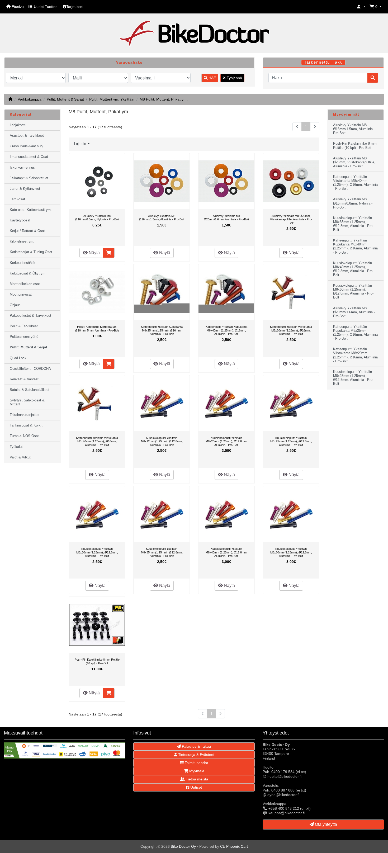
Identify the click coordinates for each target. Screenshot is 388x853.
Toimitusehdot (196, 763)
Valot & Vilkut (20, 457)
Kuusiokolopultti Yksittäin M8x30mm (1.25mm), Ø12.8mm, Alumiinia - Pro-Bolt (97, 552)
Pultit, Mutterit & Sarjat (65, 99)
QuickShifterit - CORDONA (30, 369)
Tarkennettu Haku (323, 62)
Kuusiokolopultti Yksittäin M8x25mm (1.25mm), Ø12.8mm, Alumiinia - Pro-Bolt (291, 441)
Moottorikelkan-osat (25, 284)
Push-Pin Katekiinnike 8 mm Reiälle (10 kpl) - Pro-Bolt (97, 661)
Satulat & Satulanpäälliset (29, 390)
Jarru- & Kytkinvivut (25, 189)
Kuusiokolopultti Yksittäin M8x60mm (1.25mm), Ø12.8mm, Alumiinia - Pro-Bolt (291, 552)
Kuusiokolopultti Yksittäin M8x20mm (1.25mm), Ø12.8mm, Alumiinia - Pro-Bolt (226, 441)
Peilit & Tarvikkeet (24, 326)
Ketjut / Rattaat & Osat (27, 231)
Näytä (94, 252)
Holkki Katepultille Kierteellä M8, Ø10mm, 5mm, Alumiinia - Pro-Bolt (97, 328)
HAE (211, 78)
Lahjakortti (18, 125)
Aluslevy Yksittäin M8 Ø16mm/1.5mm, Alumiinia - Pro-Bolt (161, 217)
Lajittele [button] (80, 144)
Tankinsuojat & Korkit (26, 425)
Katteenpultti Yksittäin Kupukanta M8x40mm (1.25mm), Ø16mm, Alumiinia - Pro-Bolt (226, 330)
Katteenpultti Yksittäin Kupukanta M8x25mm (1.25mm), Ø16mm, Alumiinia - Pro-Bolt (162, 330)
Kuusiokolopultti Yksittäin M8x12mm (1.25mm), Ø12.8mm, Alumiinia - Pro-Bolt (162, 441)
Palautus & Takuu (196, 746)
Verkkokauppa (29, 99)
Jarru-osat (17, 199)
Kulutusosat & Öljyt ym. (28, 273)
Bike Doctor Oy (183, 846)
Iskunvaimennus (22, 167)
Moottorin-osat (21, 294)
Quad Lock (18, 358)
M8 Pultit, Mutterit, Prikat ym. (164, 99)
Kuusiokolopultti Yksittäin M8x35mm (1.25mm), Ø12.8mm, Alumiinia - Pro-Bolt (162, 552)
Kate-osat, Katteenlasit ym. (31, 210)
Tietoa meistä (196, 779)
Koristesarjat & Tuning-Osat (31, 252)
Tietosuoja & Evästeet (195, 754)
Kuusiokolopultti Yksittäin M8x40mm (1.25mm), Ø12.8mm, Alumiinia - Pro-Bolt (226, 552)
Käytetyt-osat (20, 220)
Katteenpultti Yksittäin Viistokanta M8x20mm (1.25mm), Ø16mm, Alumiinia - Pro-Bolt (291, 330)
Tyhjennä (234, 78)
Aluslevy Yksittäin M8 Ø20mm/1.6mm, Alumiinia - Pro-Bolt (226, 217)
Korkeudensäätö (22, 263)
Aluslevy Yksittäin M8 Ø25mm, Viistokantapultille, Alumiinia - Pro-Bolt (291, 219)
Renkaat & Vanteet (24, 379)
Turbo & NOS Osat (24, 436)
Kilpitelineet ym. (22, 241)
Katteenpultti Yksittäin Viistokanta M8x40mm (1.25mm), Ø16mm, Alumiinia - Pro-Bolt (97, 441)
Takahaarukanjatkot (25, 415)
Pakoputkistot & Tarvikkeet (30, 315)
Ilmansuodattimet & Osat (29, 157)
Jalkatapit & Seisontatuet (29, 178)
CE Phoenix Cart (234, 846)
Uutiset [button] (195, 787)
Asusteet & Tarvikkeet (27, 136)
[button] (361, 6)
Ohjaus (15, 305)
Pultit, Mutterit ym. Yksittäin (111, 99)
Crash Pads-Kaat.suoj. (27, 146)
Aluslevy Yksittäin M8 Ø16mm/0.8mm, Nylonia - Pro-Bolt (97, 217)
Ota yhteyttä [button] (325, 824)
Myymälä (196, 771)
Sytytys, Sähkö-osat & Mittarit (27, 402)
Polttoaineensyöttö (24, 337)
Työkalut (16, 447)
